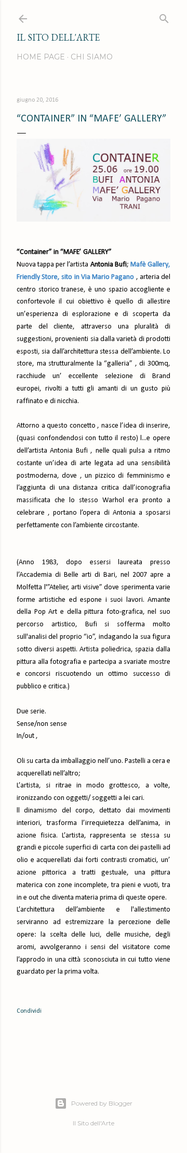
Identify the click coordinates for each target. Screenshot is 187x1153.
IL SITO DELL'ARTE (58, 37)
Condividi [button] (29, 1011)
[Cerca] (164, 16)
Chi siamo (92, 57)
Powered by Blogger (101, 1103)
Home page (41, 57)
